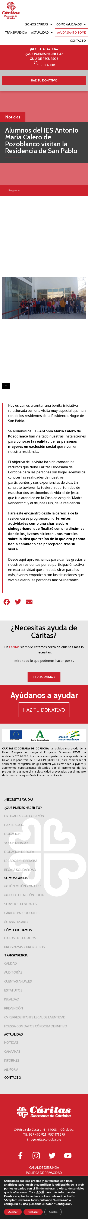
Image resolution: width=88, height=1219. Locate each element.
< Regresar (13, 190)
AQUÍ (40, 1192)
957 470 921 (37, 1134)
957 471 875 (56, 1134)
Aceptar (13, 1212)
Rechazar (33, 1212)
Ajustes (53, 1212)
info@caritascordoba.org (44, 1139)
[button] (44, 65)
